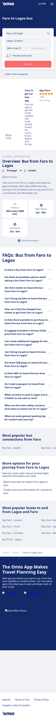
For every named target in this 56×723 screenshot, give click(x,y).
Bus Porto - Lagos (11, 539)
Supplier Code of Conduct (16, 705)
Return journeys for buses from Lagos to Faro (25, 483)
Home (5, 552)
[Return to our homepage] (8, 4)
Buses (16, 552)
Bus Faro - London (12, 520)
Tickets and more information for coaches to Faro (27, 491)
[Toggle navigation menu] (52, 4)
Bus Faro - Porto (11, 526)
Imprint (6, 699)
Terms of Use (22, 699)
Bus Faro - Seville (11, 447)
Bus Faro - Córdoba (12, 533)
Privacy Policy (41, 699)
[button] (16, 48)
